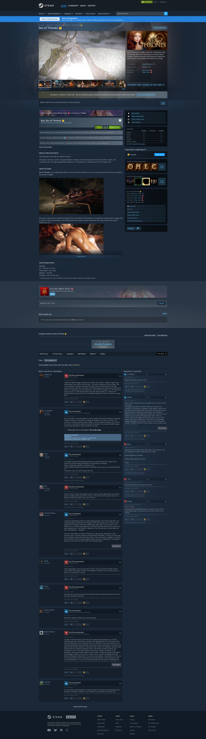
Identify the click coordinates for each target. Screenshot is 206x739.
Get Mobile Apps (153, 723)
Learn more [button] (160, 154)
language (162, 2)
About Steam (101, 719)
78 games (46, 456)
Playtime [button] (92, 354)
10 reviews (47, 563)
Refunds (132, 734)
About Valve (119, 719)
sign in (155, 2)
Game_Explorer (49, 610)
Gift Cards (100, 734)
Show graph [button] (160, 353)
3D (151, 84)
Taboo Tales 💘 (147, 70)
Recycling (119, 730)
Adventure (134, 193)
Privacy (132, 719)
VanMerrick (48, 375)
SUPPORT (92, 6)
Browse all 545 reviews (80, 706)
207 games (47, 488)
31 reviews (47, 588)
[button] (42, 13)
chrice (46, 586)
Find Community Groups (134, 221)
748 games (47, 413)
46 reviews (47, 490)
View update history (133, 212)
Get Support (152, 727)
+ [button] (163, 84)
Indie (139, 193)
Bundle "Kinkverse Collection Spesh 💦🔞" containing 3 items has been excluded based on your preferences (75, 138)
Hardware (118, 727)
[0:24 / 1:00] (82, 55)
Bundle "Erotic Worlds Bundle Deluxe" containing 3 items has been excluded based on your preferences (74, 143)
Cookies (132, 730)
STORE (64, 6)
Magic (159, 84)
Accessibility (134, 723)
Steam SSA (101, 723)
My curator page (95, 430)
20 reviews (47, 457)
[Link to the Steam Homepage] (46, 7)
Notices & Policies (135, 727)
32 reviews (47, 515)
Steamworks (101, 727)
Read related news (133, 215)
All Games (42, 25)
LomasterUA (48, 411)
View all (165, 313)
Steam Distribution (103, 730)
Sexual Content (132, 84)
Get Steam (151, 719)
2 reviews (46, 634)
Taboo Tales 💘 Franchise (62, 25)
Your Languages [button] (50, 360)
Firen (46, 454)
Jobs (117, 723)
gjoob (46, 561)
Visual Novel (146, 84)
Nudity (139, 84)
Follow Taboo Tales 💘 (61, 289)
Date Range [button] (81, 354)
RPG (155, 84)
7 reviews (46, 612)
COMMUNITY (73, 6)
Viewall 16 (162, 181)
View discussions (132, 218)
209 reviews (47, 414)
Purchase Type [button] (57, 354)
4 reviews (46, 377)
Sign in (42, 102)
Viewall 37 (162, 166)
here (73, 320)
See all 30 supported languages (136, 144)
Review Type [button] (44, 354)
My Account (152, 730)
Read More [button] (116, 546)
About (83, 6)
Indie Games (50, 25)
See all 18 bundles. (45, 147)
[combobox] (140, 13)
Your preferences (162, 335)
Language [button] (70, 354)
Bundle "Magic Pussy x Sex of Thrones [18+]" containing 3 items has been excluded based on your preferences (76, 132)
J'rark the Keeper (49, 513)
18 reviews (47, 684)
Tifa (45, 486)
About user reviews (150, 335)
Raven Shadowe (49, 632)
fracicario (47, 682)
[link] (102, 127)
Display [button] (102, 354)
